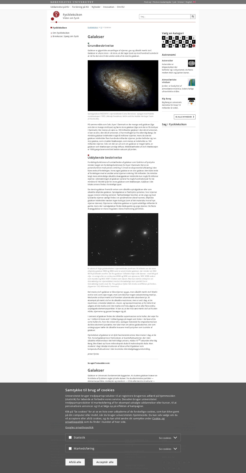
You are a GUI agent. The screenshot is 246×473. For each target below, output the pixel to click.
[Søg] (192, 16)
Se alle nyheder (183, 116)
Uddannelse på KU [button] (60, 6)
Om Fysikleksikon (61, 32)
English (189, 2)
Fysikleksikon (60, 27)
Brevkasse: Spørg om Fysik (66, 36)
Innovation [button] (108, 6)
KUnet (181, 2)
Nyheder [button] (96, 6)
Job (174, 2)
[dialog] (123, 428)
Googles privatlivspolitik (79, 427)
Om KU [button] (120, 6)
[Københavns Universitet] (55, 17)
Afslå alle (75, 462)
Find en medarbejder (162, 2)
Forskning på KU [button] (80, 6)
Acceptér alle (104, 462)
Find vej (147, 2)
